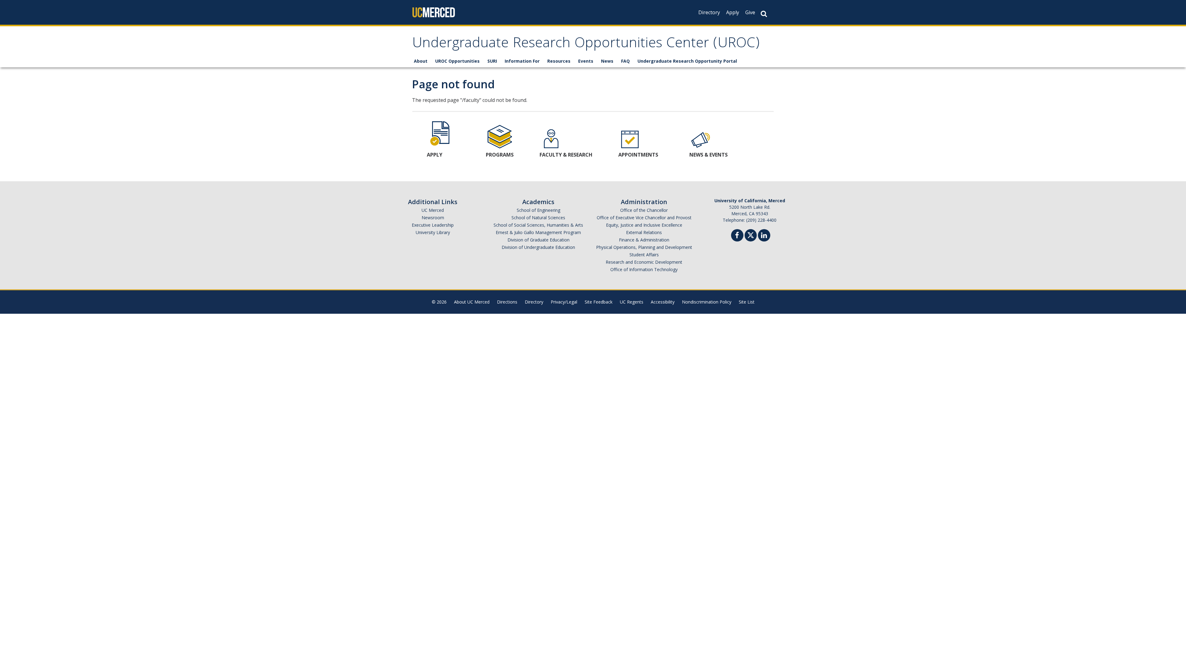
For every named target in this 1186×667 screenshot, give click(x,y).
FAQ (625, 61)
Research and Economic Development (644, 262)
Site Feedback (598, 302)
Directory (709, 12)
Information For (522, 61)
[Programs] (500, 136)
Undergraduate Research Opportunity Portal (687, 61)
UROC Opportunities (457, 61)
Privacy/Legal (564, 302)
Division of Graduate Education (538, 240)
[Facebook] (737, 236)
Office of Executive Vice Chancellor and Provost (644, 217)
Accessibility (663, 302)
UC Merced (433, 210)
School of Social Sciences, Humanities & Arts (538, 225)
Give (750, 12)
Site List (747, 302)
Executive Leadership (433, 225)
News (607, 61)
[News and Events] (701, 138)
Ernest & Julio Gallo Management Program (538, 232)
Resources (558, 61)
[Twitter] (750, 234)
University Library (433, 232)
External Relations (644, 232)
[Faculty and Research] (551, 138)
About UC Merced (472, 302)
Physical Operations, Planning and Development (644, 247)
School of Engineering (538, 210)
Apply (732, 12)
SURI (492, 61)
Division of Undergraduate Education (538, 247)
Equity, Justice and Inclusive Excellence (644, 225)
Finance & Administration (644, 240)
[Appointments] (629, 138)
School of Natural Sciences (538, 217)
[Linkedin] (764, 236)
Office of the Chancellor (644, 210)
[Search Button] (764, 14)
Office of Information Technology (644, 269)
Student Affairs (644, 255)
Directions (507, 302)
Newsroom (433, 217)
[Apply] (441, 132)
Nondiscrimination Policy (706, 302)
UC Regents (631, 302)
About (420, 61)
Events (585, 61)
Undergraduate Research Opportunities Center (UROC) (586, 44)
